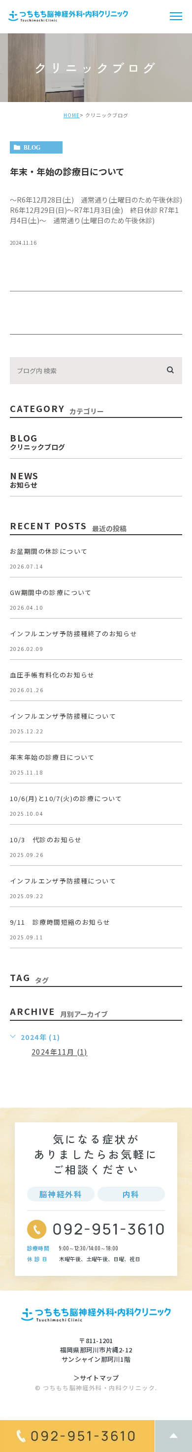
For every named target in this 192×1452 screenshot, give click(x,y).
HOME (72, 115)
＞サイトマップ (96, 1377)
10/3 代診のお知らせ (46, 839)
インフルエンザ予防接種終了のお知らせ (73, 633)
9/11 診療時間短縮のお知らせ (60, 922)
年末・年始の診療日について (67, 171)
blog (32, 147)
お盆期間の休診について (49, 551)
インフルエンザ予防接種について (63, 716)
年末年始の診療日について (52, 757)
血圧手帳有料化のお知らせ (52, 674)
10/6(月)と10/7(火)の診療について (66, 798)
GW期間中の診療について (51, 592)
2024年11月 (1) (60, 1052)
